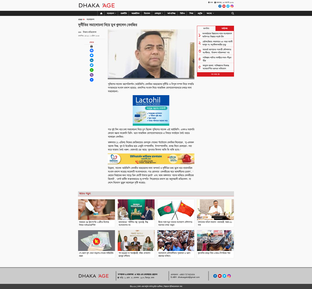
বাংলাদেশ (90, 19)
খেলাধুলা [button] (158, 13)
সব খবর (214, 74)
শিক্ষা (191, 13)
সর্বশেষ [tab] (225, 28)
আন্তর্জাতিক (135, 13)
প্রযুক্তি (200, 13)
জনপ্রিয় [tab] (206, 28)
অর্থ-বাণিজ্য (171, 13)
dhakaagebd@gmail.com (189, 277)
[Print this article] (91, 46)
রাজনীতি (124, 13)
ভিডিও (182, 13)
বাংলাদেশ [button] (111, 13)
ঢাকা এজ (140, 286)
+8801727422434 (187, 274)
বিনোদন (147, 13)
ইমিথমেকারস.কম (176, 286)
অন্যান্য (209, 13)
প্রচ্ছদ (80, 19)
